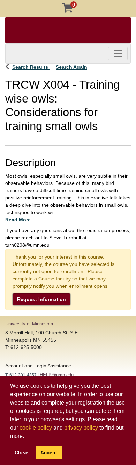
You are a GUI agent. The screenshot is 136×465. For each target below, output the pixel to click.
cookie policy (36, 428)
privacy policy (81, 428)
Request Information (41, 299)
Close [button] (21, 452)
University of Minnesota (29, 323)
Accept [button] (48, 452)
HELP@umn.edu (57, 374)
